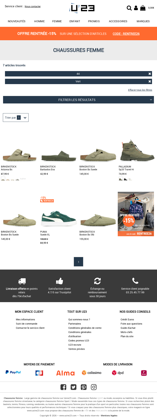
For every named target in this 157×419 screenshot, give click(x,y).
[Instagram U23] (94, 388)
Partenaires (74, 323)
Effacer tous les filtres (140, 90)
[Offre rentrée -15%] (136, 235)
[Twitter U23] (73, 388)
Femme (57, 21)
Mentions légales (109, 415)
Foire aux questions (131, 323)
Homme (39, 21)
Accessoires (118, 21)
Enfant (75, 21)
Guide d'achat (128, 328)
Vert (78, 81)
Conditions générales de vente (84, 328)
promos (94, 21)
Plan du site (127, 336)
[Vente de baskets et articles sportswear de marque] (78, 9)
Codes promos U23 (78, 340)
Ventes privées (76, 349)
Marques (143, 21)
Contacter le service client (30, 328)
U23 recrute (74, 344)
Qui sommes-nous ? (79, 319)
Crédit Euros (127, 319)
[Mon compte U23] (136, 7)
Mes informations (25, 319)
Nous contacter (33, 6)
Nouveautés (17, 21)
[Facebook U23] (63, 388)
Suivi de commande (26, 323)
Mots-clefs (126, 332)
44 (78, 73)
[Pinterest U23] (83, 388)
